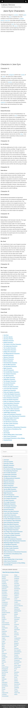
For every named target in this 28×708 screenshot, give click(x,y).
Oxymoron (4, 653)
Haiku (15, 626)
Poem (3, 665)
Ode (3, 651)
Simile (15, 677)
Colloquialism (17, 600)
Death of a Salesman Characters (11, 401)
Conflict (16, 602)
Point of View (5, 667)
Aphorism (4, 588)
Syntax (3, 687)
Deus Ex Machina (18, 605)
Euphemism (17, 617)
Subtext (16, 680)
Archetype (4, 592)
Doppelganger (17, 610)
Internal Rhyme (5, 636)
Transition (4, 694)
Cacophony (4, 595)
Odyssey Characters (8, 357)
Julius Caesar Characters (9, 436)
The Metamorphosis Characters (11, 353)
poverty (10, 82)
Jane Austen (6, 432)
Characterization (6, 598)
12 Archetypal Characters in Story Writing (14, 438)
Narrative (16, 648)
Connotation (5, 604)
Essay (3, 616)
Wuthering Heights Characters (11, 418)
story (21, 134)
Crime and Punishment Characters (12, 414)
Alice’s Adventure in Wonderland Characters (14, 427)
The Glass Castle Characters (10, 423)
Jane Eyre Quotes (8, 337)
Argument (16, 592)
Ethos (15, 616)
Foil (15, 622)
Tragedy (16, 691)
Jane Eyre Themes (8, 338)
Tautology (16, 687)
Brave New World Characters (10, 399)
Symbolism (4, 684)
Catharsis (16, 597)
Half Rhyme (5, 627)
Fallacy (16, 621)
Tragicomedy (5, 692)
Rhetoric (4, 674)
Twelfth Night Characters (9, 412)
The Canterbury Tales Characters (11, 395)
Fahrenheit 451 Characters (10, 362)
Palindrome (17, 653)
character (3, 102)
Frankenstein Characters (9, 349)
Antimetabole (5, 587)
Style (3, 680)
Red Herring (5, 672)
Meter (3, 645)
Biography (16, 593)
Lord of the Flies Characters (10, 388)
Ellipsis (16, 612)
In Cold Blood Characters (9, 419)
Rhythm (4, 675)
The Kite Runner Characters (10, 421)
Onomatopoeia (17, 651)
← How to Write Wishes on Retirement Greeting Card (7, 445)
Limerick (4, 639)
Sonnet (16, 679)
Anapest (16, 581)
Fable (3, 621)
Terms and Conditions (20, 707)
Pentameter (17, 660)
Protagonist (4, 670)
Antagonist (4, 585)
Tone (3, 691)
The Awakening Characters (10, 346)
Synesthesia (5, 685)
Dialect (3, 607)
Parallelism (4, 656)
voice (16, 26)
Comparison (5, 602)
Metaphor (16, 643)
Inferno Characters (8, 360)
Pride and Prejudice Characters (11, 392)
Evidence (4, 619)
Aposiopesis (17, 588)
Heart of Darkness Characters (11, 397)
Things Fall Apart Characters (10, 405)
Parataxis (16, 656)
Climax (3, 600)
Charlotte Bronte (7, 440)
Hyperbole (4, 631)
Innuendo (16, 634)
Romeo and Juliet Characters (10, 386)
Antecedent (17, 585)
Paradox (16, 655)
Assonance (4, 593)
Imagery (4, 633)
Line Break (16, 639)
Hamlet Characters (8, 342)
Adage (15, 575)
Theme (3, 689)
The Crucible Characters (9, 348)
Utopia (15, 694)
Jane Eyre (7, 20)
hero (16, 115)
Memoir (4, 643)
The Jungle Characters (9, 377)
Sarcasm (16, 675)
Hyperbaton (17, 629)
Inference (4, 634)
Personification (17, 662)
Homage (16, 627)
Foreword (16, 624)
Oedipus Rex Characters (9, 351)
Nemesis (4, 650)
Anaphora (4, 583)
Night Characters (7, 368)
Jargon (3, 638)
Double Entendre (6, 612)
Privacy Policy (12, 707)
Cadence (16, 595)
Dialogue (16, 607)
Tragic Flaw (17, 692)
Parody (3, 658)
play (10, 16)
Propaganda (5, 668)
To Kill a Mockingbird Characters (11, 394)
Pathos (3, 660)
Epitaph (16, 614)
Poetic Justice (17, 665)
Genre (3, 626)
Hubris (3, 629)
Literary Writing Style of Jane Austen (12, 434)
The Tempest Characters (9, 373)
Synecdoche (17, 684)
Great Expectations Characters (11, 403)
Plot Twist (16, 663)
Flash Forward (5, 622)
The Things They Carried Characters (12, 407)
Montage (16, 645)
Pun (15, 670)
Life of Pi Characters (8, 370)
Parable (4, 655)
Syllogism (16, 682)
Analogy (4, 581)
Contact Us (5, 707)
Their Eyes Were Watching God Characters (14, 416)
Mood (3, 646)
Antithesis (16, 587)
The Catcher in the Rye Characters (12, 344)
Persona (4, 662)
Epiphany (4, 614)
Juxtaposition (17, 638)
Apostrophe (4, 590)
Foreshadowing (5, 624)
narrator (23, 74)
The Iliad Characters (8, 375)
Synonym (16, 685)
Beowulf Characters (8, 355)
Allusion (4, 578)
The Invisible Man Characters (10, 372)
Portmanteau (17, 667)
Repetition (16, 672)
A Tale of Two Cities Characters (11, 408)
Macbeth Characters (8, 340)
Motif (15, 646)
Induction (16, 633)
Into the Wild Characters (9, 364)
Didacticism (17, 609)
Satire (3, 677)
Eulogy (3, 617)
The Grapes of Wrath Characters (11, 410)
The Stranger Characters (9, 381)
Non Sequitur (17, 650)
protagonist (11, 74)
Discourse (4, 610)
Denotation (4, 605)
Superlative (4, 682)
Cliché (15, 598)
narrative (16, 14)
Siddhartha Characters (9, 379)
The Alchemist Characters (10, 366)
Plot (3, 663)
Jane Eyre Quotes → (22, 444)
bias (13, 24)
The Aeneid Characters (9, 383)
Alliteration (16, 576)
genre (24, 14)
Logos (3, 641)
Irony (15, 636)
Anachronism (5, 580)
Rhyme (16, 674)
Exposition (16, 619)
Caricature (4, 597)
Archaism (16, 590)
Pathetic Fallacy (18, 658)
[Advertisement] (14, 47)
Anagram (16, 580)
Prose (15, 668)
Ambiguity (16, 578)
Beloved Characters (8, 359)
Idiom (15, 631)
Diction (3, 609)
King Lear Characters (8, 425)
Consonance (17, 604)
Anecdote (16, 583)
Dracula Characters (8, 384)
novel (3, 76)
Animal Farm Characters (9, 390)
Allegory (4, 576)
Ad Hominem (5, 575)
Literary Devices (8, 5)
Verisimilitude (5, 696)
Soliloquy (4, 679)
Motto (3, 648)
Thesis (15, 689)
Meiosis (16, 641)
